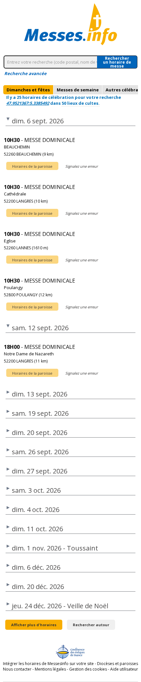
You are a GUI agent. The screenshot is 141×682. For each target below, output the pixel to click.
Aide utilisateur (124, 669)
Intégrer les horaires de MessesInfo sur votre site (48, 663)
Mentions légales (50, 669)
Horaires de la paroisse (32, 166)
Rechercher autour (91, 624)
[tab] (28, 89)
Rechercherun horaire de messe (117, 62)
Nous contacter (17, 669)
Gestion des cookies (88, 669)
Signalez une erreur (81, 166)
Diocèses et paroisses (117, 663)
